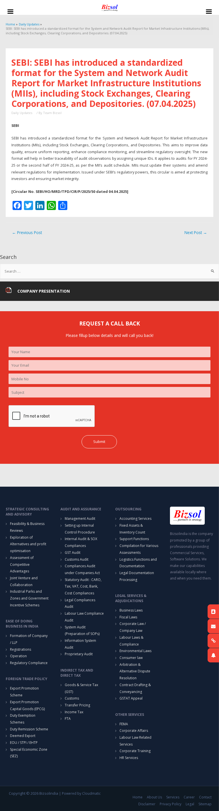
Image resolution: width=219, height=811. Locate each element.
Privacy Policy (170, 804)
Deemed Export (22, 735)
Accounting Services (135, 518)
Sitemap (205, 804)
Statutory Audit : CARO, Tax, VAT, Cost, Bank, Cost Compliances (83, 586)
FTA (68, 718)
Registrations (20, 649)
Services (172, 797)
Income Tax (74, 712)
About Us (154, 797)
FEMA (123, 724)
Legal (190, 804)
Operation (18, 656)
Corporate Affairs (133, 730)
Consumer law (131, 657)
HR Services (128, 757)
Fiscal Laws (128, 617)
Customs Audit (76, 559)
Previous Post (27, 232)
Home (138, 797)
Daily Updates (21, 113)
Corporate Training (135, 750)
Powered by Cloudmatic (81, 793)
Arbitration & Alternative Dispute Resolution (134, 671)
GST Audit (72, 552)
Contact (205, 797)
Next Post (195, 232)
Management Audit (80, 518)
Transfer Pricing (77, 705)
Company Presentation (43, 291)
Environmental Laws (135, 650)
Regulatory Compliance (29, 662)
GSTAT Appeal (131, 698)
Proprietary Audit (79, 654)
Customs (72, 698)
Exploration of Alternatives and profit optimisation (28, 544)
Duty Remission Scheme (29, 729)
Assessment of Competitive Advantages (22, 564)
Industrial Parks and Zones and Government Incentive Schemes (29, 598)
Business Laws (131, 610)
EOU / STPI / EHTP (24, 742)
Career (189, 797)
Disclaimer (146, 804)
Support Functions (134, 538)
